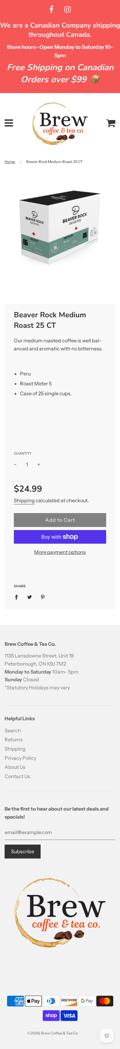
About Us (15, 767)
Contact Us (17, 776)
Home (10, 161)
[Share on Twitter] (29, 596)
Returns (14, 739)
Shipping (24, 500)
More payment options (60, 552)
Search (13, 730)
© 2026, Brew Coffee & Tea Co (52, 1033)
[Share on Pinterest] (43, 596)
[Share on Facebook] (18, 596)
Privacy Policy (20, 758)
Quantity (22, 453)
